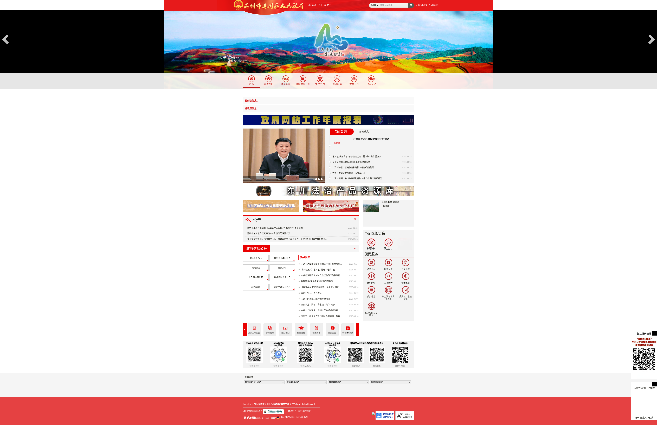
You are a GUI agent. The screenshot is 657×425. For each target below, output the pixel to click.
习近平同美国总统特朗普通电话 (315, 299)
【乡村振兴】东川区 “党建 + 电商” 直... (318, 270)
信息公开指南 (256, 258)
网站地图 (249, 417)
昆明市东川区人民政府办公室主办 (273, 404)
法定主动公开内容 (282, 287)
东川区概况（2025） (391, 202)
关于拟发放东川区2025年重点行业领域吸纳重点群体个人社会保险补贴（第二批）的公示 (287, 239)
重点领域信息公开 (282, 277)
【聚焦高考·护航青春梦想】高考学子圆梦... (320, 287)
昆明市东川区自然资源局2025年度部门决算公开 (268, 233)
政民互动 (371, 84)
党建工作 (320, 84)
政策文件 (282, 268)
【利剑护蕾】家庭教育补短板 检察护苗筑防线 (353, 167)
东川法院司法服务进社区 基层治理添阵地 (351, 162)
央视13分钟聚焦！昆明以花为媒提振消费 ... (320, 310)
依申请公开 (256, 287)
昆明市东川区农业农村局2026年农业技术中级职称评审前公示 (275, 228)
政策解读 (256, 268)
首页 (251, 84)
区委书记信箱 (371, 244)
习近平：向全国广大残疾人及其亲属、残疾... (321, 316)
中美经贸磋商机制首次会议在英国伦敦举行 (320, 275)
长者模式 (433, 5)
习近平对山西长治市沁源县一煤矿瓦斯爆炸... (321, 264)
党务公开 (354, 84)
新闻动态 (364, 131)
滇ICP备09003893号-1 (252, 411)
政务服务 (286, 84)
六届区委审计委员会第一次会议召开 (348, 173)
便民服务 (337, 84)
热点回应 (305, 257)
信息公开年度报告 (282, 258)
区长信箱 (388, 244)
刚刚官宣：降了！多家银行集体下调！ (318, 304)
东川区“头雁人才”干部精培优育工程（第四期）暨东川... (357, 156)
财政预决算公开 (256, 277)
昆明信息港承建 (275, 411)
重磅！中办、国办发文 (311, 293)
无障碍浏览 (422, 5)
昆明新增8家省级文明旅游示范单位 (317, 281)
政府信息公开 (303, 84)
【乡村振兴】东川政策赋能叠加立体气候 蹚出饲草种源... (358, 178)
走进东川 (268, 84)
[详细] (337, 143)
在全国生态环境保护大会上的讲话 (371, 139)
